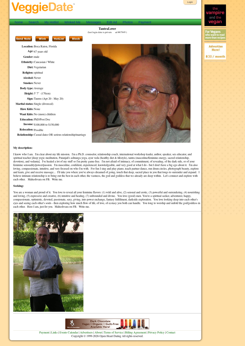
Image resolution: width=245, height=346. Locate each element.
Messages (93, 22)
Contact (170, 332)
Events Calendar (69, 332)
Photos (128, 22)
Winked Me (72, 22)
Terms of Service (113, 332)
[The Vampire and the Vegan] (215, 25)
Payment (144, 22)
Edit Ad (112, 22)
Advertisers (86, 332)
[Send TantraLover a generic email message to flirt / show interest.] (42, 38)
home (19, 22)
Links (54, 332)
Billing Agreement (135, 332)
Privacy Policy (156, 332)
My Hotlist (51, 22)
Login (190, 2)
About (98, 332)
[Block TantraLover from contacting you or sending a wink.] (76, 38)
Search (34, 22)
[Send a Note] (23, 38)
